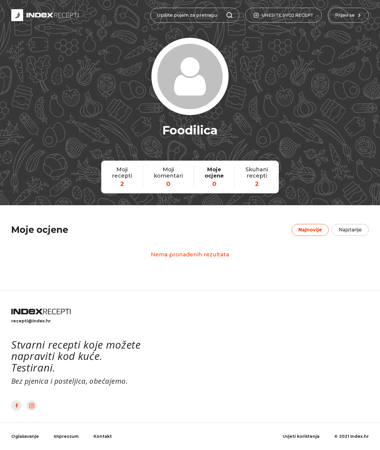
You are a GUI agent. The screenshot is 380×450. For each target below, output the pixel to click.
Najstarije (350, 230)
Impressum (66, 436)
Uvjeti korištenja (301, 436)
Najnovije (310, 230)
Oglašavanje (25, 436)
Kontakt (103, 436)
